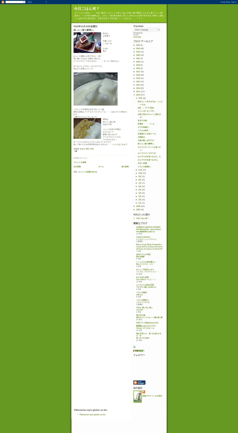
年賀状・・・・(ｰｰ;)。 (147, 124)
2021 (138, 58)
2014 (138, 82)
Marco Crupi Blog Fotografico (149, 244)
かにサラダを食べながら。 (148, 160)
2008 (138, 210)
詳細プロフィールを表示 (152, 396)
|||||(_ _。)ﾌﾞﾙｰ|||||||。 (146, 108)
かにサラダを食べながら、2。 (150, 156)
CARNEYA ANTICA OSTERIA (148, 227)
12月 (140, 98)
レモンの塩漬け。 (145, 167)
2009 (138, 206)
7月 (140, 183)
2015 (138, 78)
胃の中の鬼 (140, 315)
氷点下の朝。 (143, 120)
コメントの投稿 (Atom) (87, 172)
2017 (138, 72)
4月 (140, 193)
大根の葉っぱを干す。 (147, 140)
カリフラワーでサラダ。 (147, 153)
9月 (140, 176)
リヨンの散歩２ (142, 300)
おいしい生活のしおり (145, 269)
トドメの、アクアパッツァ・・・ (148, 272)
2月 (140, 200)
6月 (140, 186)
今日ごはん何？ (87, 8)
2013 (138, 85)
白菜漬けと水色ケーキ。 (147, 134)
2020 (138, 62)
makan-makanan (143, 237)
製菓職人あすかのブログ (146, 326)
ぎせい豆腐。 (143, 163)
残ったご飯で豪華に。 (147, 144)
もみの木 (139, 310)
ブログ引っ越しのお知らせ (146, 287)
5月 (140, 190)
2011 (138, 91)
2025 (138, 45)
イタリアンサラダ (142, 302)
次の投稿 (77, 167)
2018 (138, 68)
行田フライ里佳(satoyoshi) (147, 323)
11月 (140, 170)
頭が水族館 (140, 257)
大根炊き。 (142, 137)
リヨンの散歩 (141, 292)
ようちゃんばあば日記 (145, 285)
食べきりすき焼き (142, 338)
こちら (122, 144)
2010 (138, 95)
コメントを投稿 (80, 162)
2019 (138, 65)
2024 (138, 48)
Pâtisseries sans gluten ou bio (93, 415)
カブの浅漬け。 (144, 127)
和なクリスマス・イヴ (144, 264)
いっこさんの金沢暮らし (146, 262)
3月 (140, 196)
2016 (138, 75)
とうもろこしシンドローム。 (147, 239)
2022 (138, 55)
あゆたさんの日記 (143, 254)
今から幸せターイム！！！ (146, 279)
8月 (140, 180)
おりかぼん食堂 (142, 277)
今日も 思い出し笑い (144, 308)
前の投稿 (125, 167)
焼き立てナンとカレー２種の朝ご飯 (149, 317)
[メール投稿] (101, 151)
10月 (140, 173)
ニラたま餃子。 (144, 130)
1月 (140, 203)
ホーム (101, 167)
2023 (138, 52)
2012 (138, 88)
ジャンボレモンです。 (147, 111)
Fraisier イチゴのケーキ (145, 328)
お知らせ (139, 295)
